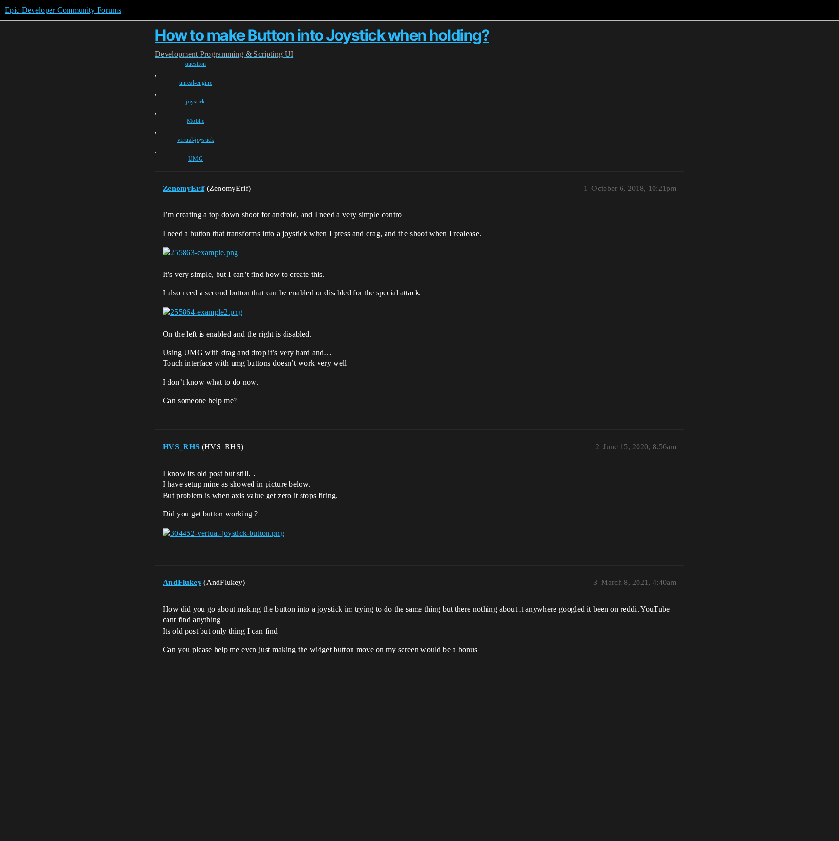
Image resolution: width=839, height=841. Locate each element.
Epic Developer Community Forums (63, 10)
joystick (195, 101)
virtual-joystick (195, 140)
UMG (195, 158)
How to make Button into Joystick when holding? (322, 35)
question (195, 63)
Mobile (195, 121)
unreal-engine (195, 82)
